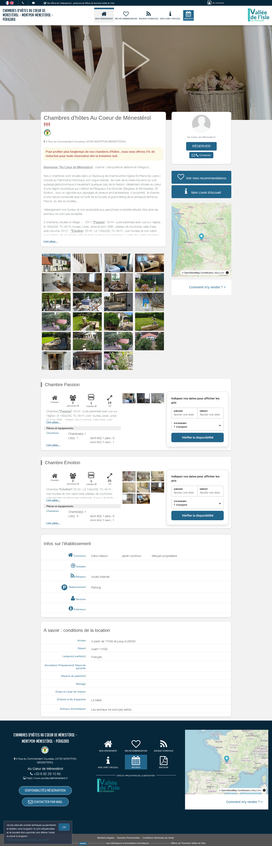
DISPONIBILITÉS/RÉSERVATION (45, 790)
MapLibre (219, 272)
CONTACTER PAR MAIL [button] (48, 802)
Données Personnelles (128, 838)
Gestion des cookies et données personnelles (28, 839)
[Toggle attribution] (227, 272)
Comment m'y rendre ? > (207, 287)
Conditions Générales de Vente (158, 838)
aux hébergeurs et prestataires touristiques (127, 843)
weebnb (83, 843)
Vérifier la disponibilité (197, 437)
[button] (201, 155)
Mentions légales (106, 838)
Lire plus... (51, 241)
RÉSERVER (201, 146)
